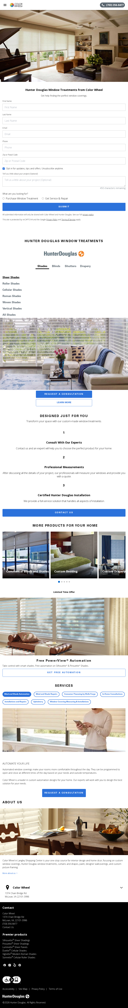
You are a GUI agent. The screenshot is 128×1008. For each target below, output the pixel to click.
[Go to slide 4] (66, 581)
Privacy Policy (51, 219)
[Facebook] (4, 965)
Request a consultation (64, 793)
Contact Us (64, 513)
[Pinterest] (19, 965)
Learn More (64, 403)
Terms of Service (69, 219)
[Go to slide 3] (64, 581)
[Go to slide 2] (61, 581)
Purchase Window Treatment (22, 198)
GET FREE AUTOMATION (64, 673)
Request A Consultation (64, 394)
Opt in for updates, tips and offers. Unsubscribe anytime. (34, 168)
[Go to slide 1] (59, 582)
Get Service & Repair (56, 198)
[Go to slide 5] (69, 581)
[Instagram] (9, 965)
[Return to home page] (19, 5)
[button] (5, 5)
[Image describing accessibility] (11, 980)
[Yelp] (14, 965)
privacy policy (88, 214)
